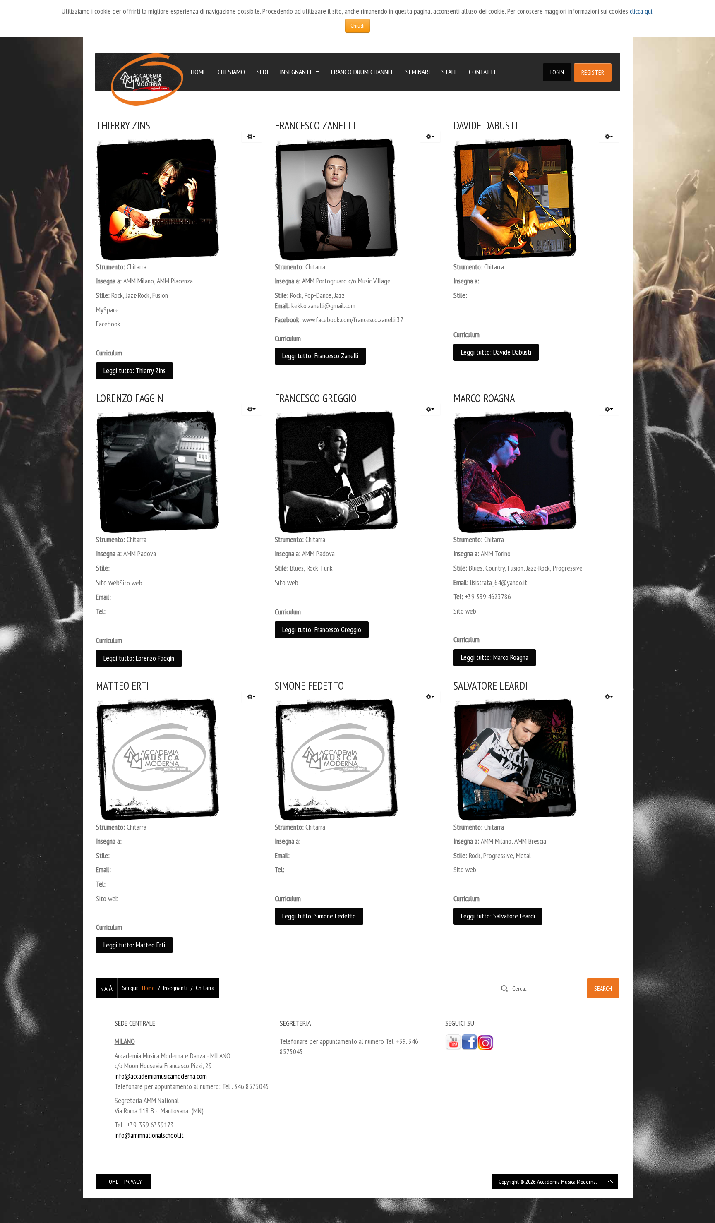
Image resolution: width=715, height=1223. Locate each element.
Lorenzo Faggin (129, 398)
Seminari (417, 72)
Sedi (262, 72)
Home (198, 72)
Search (603, 988)
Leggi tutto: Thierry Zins (134, 370)
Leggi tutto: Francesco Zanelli (320, 355)
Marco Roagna (484, 398)
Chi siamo (231, 72)
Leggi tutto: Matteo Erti (134, 945)
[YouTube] (453, 1041)
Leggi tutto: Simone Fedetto (319, 916)
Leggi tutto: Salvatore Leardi (498, 916)
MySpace (107, 309)
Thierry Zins (123, 125)
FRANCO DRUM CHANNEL (362, 72)
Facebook (108, 324)
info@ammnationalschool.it (149, 1135)
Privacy (133, 1181)
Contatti (482, 72)
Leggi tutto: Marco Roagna (494, 657)
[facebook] (469, 1041)
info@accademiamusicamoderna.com (161, 1076)
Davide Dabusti (485, 125)
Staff (449, 72)
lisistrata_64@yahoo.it (498, 582)
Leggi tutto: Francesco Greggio (321, 629)
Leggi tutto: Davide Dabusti (496, 352)
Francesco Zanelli (315, 125)
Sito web (131, 583)
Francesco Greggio (316, 398)
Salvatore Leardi (490, 686)
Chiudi (357, 25)
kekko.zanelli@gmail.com (323, 305)
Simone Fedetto (309, 686)
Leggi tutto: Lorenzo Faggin (138, 658)
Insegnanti (295, 72)
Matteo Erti (122, 686)
